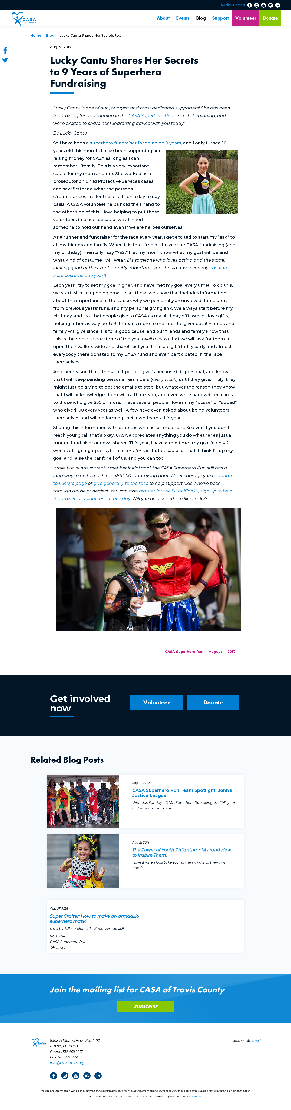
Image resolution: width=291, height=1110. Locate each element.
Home (35, 35)
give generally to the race (121, 483)
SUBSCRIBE (145, 1006)
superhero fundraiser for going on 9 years (135, 142)
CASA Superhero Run (150, 115)
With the (57, 936)
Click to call (194, 1096)
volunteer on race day (106, 498)
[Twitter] (5, 60)
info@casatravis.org (67, 1063)
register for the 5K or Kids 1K (168, 491)
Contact (239, 4)
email (256, 1040)
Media (226, 4)
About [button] (163, 18)
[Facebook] (5, 50)
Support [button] (220, 18)
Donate (270, 18)
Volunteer (245, 18)
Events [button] (183, 18)
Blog (201, 18)
